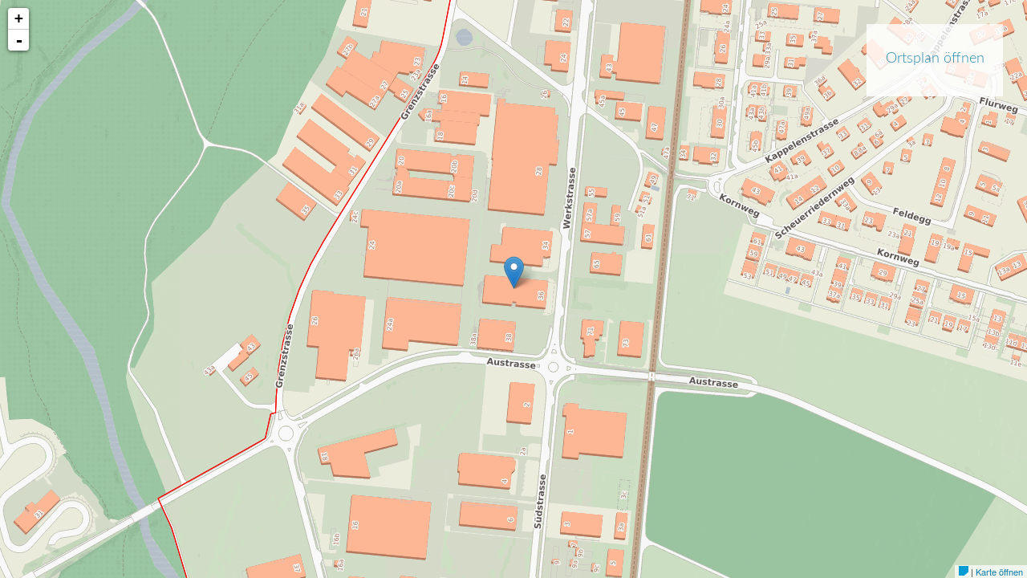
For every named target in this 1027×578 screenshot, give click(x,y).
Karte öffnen (999, 571)
